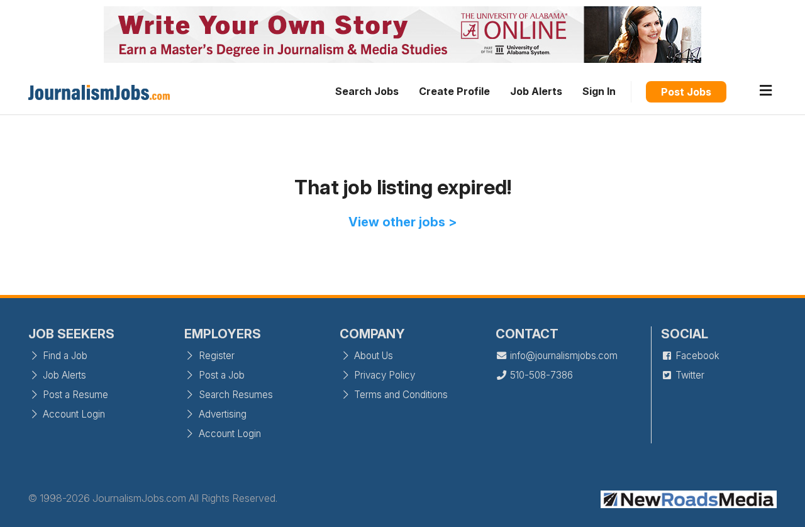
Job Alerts (536, 91)
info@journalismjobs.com (563, 356)
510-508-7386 (540, 375)
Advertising (221, 414)
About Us (372, 356)
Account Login (72, 414)
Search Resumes (234, 395)
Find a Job (63, 356)
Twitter (688, 375)
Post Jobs (686, 92)
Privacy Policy (383, 375)
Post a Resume (74, 395)
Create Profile (454, 91)
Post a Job (220, 375)
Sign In (599, 91)
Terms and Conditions (400, 395)
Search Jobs (367, 91)
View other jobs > (402, 222)
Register (215, 356)
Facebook (696, 356)
